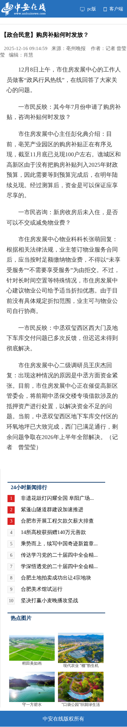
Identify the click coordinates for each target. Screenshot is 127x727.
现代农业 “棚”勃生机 (81, 665)
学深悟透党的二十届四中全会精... (59, 566)
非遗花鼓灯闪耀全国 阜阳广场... (57, 498)
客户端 (115, 8)
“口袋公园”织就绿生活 (81, 704)
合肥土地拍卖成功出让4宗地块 (56, 577)
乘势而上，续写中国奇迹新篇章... (59, 543)
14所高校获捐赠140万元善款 (53, 532)
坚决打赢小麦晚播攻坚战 (49, 600)
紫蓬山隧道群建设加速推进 (52, 509)
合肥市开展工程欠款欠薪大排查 (57, 521)
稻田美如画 (32, 663)
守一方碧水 (32, 704)
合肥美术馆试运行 (42, 589)
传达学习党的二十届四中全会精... (59, 555)
